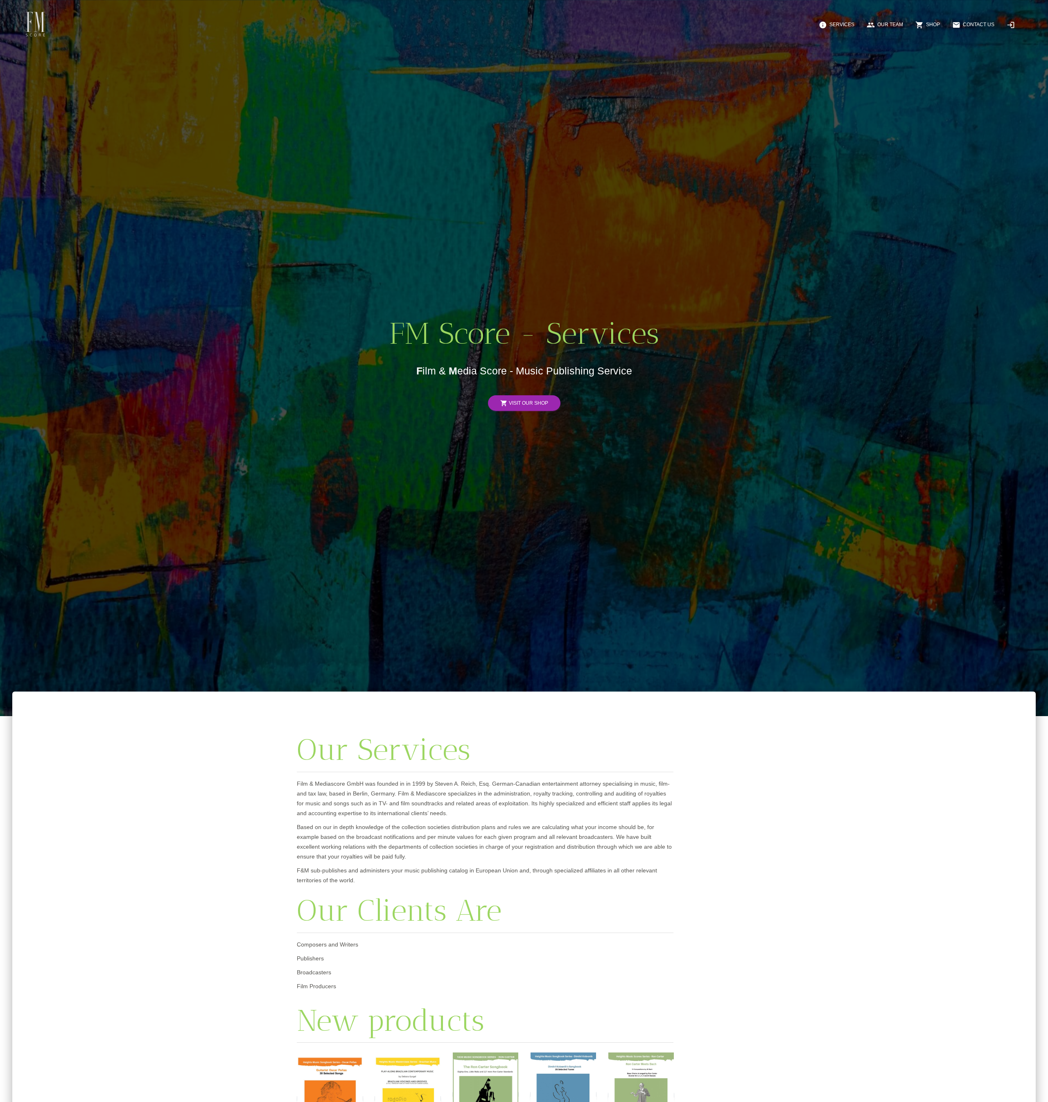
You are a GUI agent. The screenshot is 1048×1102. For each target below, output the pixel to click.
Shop (927, 25)
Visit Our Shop (524, 403)
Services (836, 25)
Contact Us (973, 25)
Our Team (885, 25)
